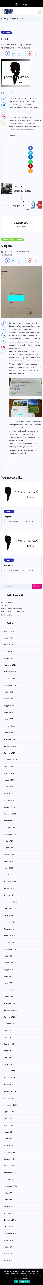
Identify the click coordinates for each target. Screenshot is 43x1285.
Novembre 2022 (10, 888)
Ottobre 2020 (9, 1017)
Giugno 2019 (8, 1125)
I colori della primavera (10, 615)
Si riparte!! (5, 605)
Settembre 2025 (10, 685)
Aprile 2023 (8, 861)
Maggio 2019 (9, 1132)
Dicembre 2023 (10, 814)
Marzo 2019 (8, 1145)
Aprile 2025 (8, 712)
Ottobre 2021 (9, 942)
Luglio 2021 (8, 956)
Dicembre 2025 (10, 665)
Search (37, 586)
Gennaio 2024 (9, 807)
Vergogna (8, 516)
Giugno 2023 (9, 848)
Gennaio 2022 (9, 929)
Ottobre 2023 (9, 827)
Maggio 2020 (9, 1051)
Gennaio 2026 (9, 658)
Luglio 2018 (8, 1193)
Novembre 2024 (10, 746)
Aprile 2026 (8, 638)
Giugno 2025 (9, 699)
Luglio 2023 (8, 841)
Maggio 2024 (9, 780)
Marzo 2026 (8, 645)
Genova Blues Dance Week (12, 608)
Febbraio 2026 (9, 651)
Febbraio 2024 (9, 800)
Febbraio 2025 (9, 726)
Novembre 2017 (10, 1220)
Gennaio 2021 (9, 997)
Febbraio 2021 (9, 990)
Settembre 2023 (10, 834)
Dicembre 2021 (9, 936)
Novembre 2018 (10, 1173)
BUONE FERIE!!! (7, 602)
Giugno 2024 (9, 773)
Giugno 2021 (8, 963)
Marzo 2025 (8, 719)
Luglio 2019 (8, 1118)
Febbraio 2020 (9, 1071)
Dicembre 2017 (9, 1213)
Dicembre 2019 (9, 1085)
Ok (16, 1282)
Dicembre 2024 (10, 739)
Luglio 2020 (8, 1037)
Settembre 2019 (10, 1105)
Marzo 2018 (8, 1206)
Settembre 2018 (10, 1186)
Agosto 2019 (9, 1112)
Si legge (13, 18)
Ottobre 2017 (9, 1227)
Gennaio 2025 (9, 733)
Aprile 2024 (8, 787)
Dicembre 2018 (9, 1166)
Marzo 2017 (8, 1261)
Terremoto (9, 565)
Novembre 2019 (10, 1091)
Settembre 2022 (10, 902)
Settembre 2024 (10, 760)
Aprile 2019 (8, 1139)
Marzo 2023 (8, 868)
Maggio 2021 (8, 969)
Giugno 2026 (9, 631)
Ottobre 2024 (9, 753)
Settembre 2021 (10, 949)
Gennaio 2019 (9, 1159)
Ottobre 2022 (9, 895)
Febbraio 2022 (9, 922)
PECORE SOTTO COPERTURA (13, 612)
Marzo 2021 (8, 983)
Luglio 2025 (8, 692)
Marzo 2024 (8, 793)
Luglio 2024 (8, 766)
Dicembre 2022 (10, 881)
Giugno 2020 (9, 1044)
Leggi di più (25, 1282)
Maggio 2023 (9, 854)
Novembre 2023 (10, 821)
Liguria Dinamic (12, 522)
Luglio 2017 (8, 1247)
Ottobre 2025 (9, 678)
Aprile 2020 (8, 1057)
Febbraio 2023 (9, 875)
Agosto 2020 (9, 1030)
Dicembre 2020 (10, 1003)
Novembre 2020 (10, 1010)
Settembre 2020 (10, 1024)
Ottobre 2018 (9, 1179)
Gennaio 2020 (9, 1078)
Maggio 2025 (9, 705)
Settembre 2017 (10, 1233)
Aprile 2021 (8, 976)
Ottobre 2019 (9, 1098)
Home (3, 18)
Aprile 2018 (8, 1200)
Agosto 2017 (9, 1240)
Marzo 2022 (8, 915)
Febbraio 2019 (9, 1152)
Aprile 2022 (8, 909)
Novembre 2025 (10, 672)
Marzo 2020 (8, 1064)
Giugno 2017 (8, 1254)
